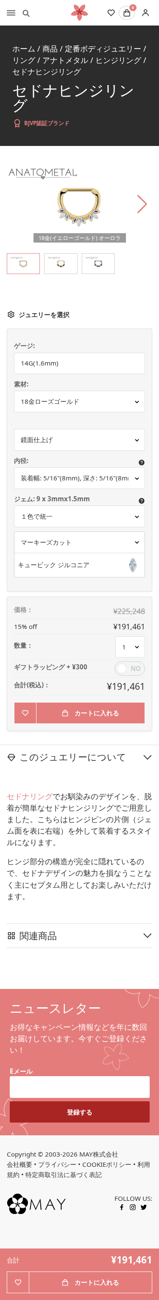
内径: (21, 460)
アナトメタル (65, 60)
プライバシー (57, 1164)
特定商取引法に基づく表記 (63, 1174)
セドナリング (30, 796)
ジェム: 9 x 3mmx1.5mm (53, 499)
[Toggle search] (26, 13)
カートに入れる (97, 713)
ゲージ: (24, 346)
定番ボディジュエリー (103, 48)
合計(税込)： (32, 685)
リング (23, 60)
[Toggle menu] (11, 13)
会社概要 (19, 1164)
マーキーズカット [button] (46, 542)
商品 (50, 48)
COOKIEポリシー (106, 1164)
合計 (13, 1260)
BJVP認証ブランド (47, 123)
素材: (21, 384)
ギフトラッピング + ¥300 (50, 667)
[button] (79, 565)
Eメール (21, 1071)
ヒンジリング (118, 60)
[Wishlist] (111, 13)
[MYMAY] (79, 13)
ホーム (23, 48)
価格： (23, 609)
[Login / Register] (145, 13)
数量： (23, 645)
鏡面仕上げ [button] (37, 439)
